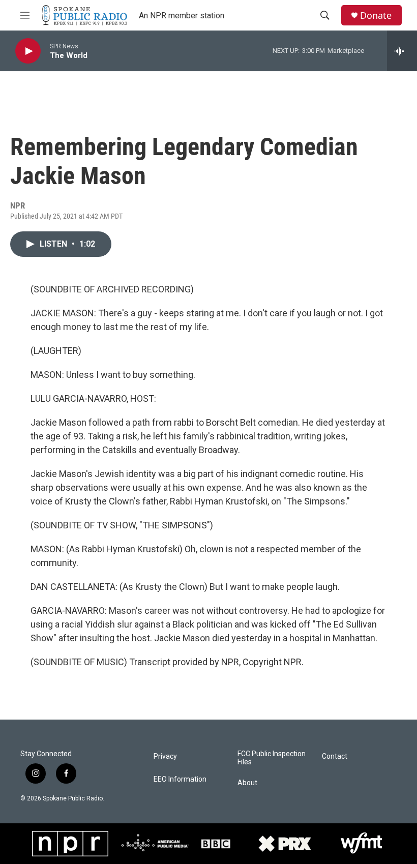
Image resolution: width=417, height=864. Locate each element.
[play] (28, 51)
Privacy (165, 756)
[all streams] (402, 51)
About (247, 783)
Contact (334, 756)
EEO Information (180, 779)
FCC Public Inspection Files (271, 758)
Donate (376, 15)
